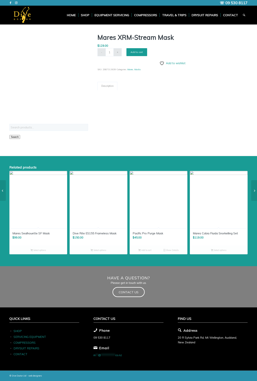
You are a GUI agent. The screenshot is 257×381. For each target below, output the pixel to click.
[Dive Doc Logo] (22, 15)
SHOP (18, 331)
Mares (130, 69)
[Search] (244, 15)
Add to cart (137, 52)
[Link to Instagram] (16, 3)
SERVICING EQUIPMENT (30, 337)
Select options (39, 250)
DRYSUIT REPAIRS (26, 348)
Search (15, 137)
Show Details (172, 250)
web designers (35, 375)
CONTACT (20, 354)
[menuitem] (71, 15)
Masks (137, 69)
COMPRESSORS (25, 342)
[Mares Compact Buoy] (3, 190)
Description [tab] (107, 86)
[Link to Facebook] (10, 3)
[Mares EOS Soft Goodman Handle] (254, 190)
